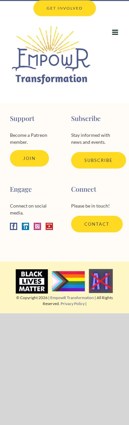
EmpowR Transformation (72, 297)
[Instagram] (37, 226)
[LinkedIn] (25, 226)
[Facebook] (13, 226)
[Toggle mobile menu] (115, 32)
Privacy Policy (73, 303)
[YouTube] (49, 226)
